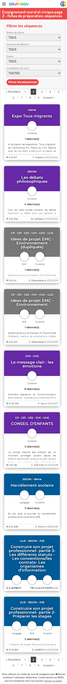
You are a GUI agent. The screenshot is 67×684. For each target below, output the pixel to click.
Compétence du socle (18, 68)
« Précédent (13, 91)
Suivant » (49, 97)
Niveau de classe (15, 32)
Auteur (10, 56)
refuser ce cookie (53, 680)
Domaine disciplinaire (18, 44)
